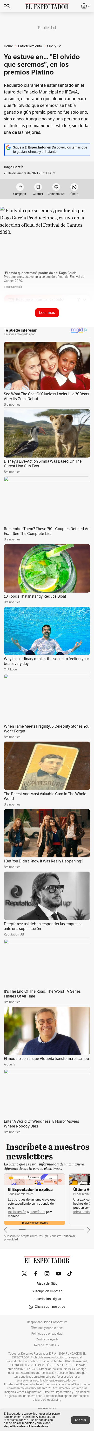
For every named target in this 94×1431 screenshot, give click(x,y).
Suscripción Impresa (47, 1291)
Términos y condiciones (47, 1328)
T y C (46, 1236)
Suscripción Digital (47, 1299)
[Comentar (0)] (56, 187)
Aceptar (80, 1420)
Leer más (47, 312)
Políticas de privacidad (47, 1333)
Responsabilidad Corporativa (47, 1322)
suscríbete (37, 1212)
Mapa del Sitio (47, 1284)
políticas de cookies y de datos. (28, 1426)
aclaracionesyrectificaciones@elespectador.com (47, 1380)
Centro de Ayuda (47, 1339)
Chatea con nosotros (50, 1307)
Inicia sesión (17, 1212)
